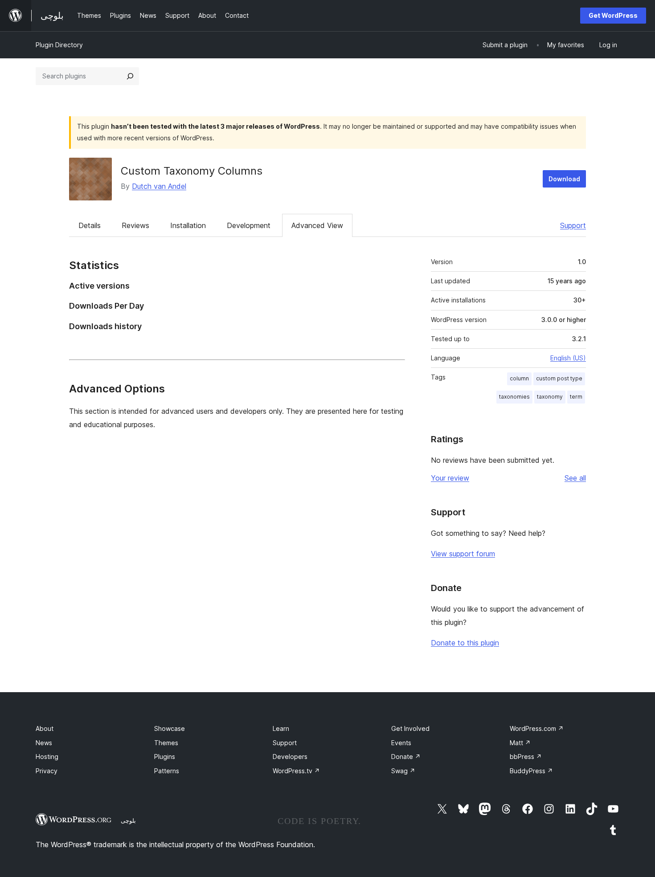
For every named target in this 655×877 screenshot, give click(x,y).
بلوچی (128, 820)
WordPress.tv (296, 771)
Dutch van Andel (159, 186)
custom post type (559, 378)
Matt (520, 742)
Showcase (169, 728)
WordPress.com (537, 728)
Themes (166, 742)
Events (401, 742)
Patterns (166, 771)
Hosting (47, 756)
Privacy (46, 771)
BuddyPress (531, 771)
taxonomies (514, 396)
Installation (188, 225)
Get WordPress (613, 15)
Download (564, 179)
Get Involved (410, 728)
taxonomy (550, 396)
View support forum (463, 553)
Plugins (164, 756)
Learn (281, 728)
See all (575, 477)
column (519, 378)
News (44, 742)
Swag (403, 771)
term (576, 396)
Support (573, 225)
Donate (406, 756)
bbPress (526, 756)
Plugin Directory (59, 45)
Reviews (135, 225)
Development (248, 225)
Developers (290, 756)
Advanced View (317, 225)
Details (89, 225)
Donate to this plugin (465, 642)
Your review (450, 477)
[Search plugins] (130, 76)
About (44, 728)
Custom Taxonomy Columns (191, 170)
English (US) (568, 358)
